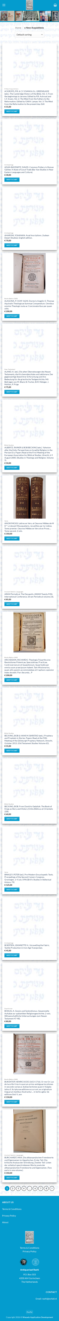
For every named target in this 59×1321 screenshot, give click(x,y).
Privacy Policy (9, 1215)
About (5, 1222)
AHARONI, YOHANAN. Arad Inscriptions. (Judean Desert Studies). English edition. (26, 236)
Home (18, 27)
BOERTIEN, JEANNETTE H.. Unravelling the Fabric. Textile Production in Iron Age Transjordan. (27, 946)
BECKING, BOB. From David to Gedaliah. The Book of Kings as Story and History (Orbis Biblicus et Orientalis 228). (28, 809)
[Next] (52, 1188)
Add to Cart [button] (11, 111)
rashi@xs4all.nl (49, 1298)
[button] (4, 5)
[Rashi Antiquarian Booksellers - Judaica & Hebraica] (29, 5)
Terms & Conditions (11, 1209)
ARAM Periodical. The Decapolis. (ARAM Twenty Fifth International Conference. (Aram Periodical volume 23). (29, 595)
